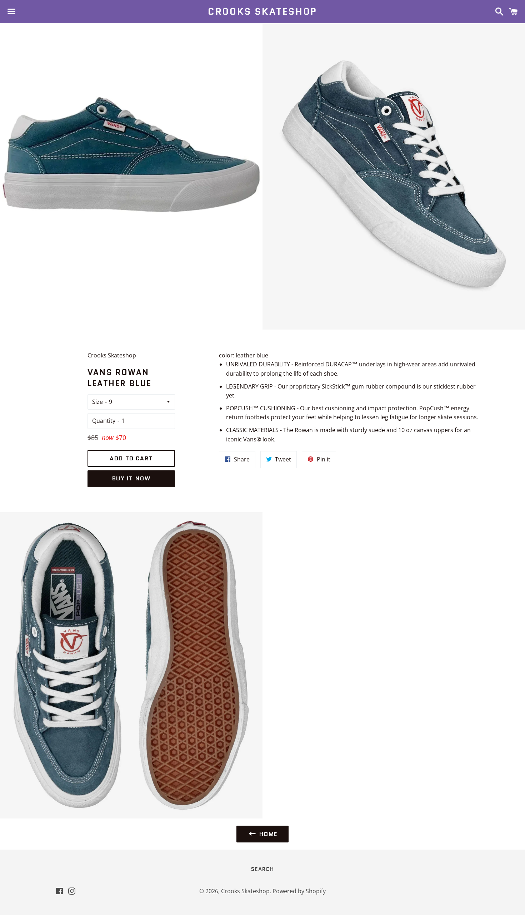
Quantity (103, 421)
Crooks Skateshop (262, 11)
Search (262, 869)
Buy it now (131, 478)
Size (97, 402)
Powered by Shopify (299, 891)
